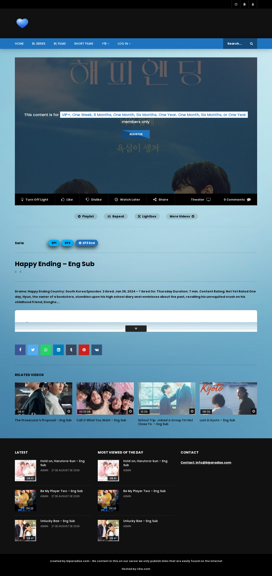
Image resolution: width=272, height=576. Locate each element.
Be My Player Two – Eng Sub (61, 491)
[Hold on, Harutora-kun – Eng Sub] (25, 470)
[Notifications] (244, 4)
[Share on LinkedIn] (58, 350)
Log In (123, 43)
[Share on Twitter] (33, 350)
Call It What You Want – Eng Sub (101, 420)
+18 (104, 43)
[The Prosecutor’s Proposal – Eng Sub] (43, 398)
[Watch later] (236, 4)
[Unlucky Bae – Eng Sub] (25, 530)
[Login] (253, 4)
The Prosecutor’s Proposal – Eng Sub (43, 420)
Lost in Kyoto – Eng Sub (217, 420)
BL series (38, 43)
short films (83, 43)
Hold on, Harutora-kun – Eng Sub (62, 463)
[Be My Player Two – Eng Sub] (25, 500)
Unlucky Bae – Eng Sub (57, 521)
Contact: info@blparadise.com (206, 462)
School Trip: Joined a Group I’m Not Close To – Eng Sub (165, 422)
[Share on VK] (96, 350)
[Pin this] (84, 350)
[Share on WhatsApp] (45, 350)
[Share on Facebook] (20, 350)
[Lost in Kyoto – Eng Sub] (228, 398)
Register (136, 134)
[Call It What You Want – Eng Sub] (105, 398)
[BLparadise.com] (22, 23)
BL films (60, 43)
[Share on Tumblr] (71, 350)
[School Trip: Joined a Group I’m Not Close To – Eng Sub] (167, 398)
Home (19, 43)
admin (44, 470)
